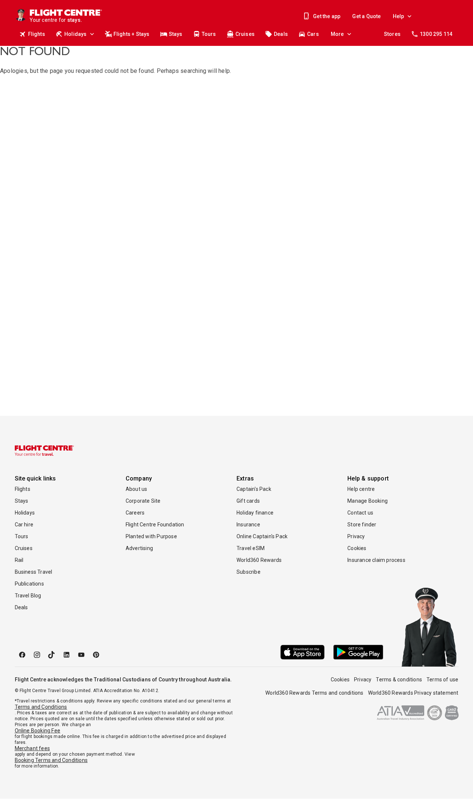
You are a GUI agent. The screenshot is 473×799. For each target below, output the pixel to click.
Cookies (356, 548)
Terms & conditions (399, 679)
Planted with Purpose (151, 536)
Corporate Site (143, 501)
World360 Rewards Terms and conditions (314, 693)
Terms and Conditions (41, 707)
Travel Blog (28, 596)
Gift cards (248, 501)
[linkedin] (66, 654)
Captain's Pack (253, 489)
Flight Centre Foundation (155, 524)
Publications (29, 584)
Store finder (361, 524)
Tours (209, 34)
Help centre (361, 489)
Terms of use (442, 679)
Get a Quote (366, 16)
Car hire (24, 524)
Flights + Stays (131, 34)
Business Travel (33, 572)
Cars (313, 34)
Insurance (248, 524)
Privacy (356, 536)
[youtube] (81, 654)
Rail (19, 560)
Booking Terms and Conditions (51, 760)
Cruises (245, 34)
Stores (392, 34)
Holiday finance (254, 513)
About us (136, 489)
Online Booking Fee (38, 731)
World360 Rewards (259, 560)
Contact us (360, 513)
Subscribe (248, 572)
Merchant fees (32, 748)
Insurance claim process (376, 560)
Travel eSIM (250, 548)
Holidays (75, 34)
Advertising (139, 548)
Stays (176, 34)
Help (398, 16)
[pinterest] (96, 654)
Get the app (326, 16)
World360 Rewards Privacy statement (413, 693)
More (337, 34)
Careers (135, 513)
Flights (36, 34)
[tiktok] (51, 654)
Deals (281, 34)
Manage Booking (367, 501)
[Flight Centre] (44, 450)
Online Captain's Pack (261, 536)
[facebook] (22, 654)
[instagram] (37, 654)
